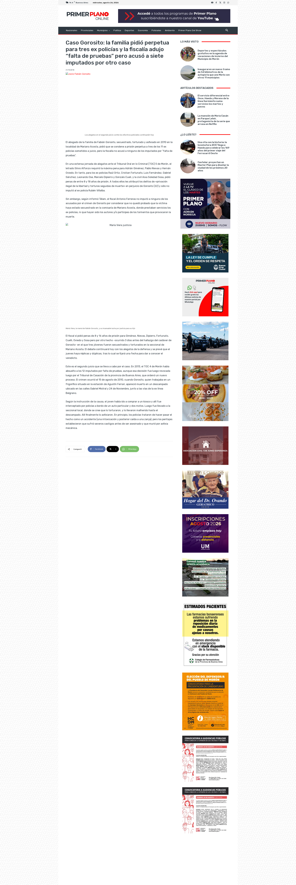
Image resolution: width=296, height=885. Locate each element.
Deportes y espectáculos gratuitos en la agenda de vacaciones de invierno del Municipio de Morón (213, 54)
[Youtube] (212, 3)
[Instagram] (224, 3)
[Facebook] (216, 3)
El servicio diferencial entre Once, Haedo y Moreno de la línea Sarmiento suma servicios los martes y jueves (213, 101)
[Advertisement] (205, 859)
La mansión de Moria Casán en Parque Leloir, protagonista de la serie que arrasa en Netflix (214, 119)
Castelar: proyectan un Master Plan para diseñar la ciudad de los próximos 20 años (213, 166)
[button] (226, 30)
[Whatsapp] (228, 3)
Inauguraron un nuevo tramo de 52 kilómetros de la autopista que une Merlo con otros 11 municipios (214, 73)
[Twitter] (220, 3)
